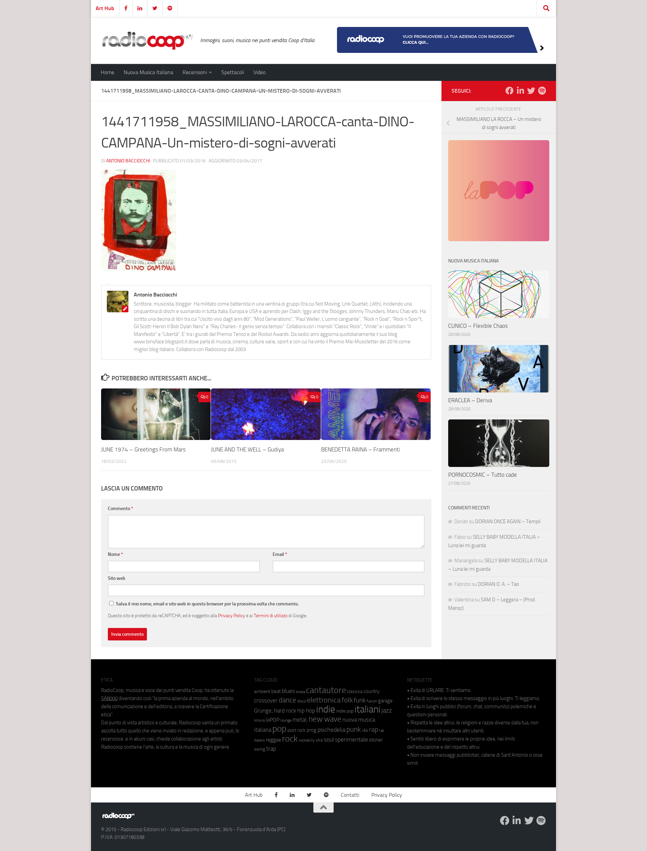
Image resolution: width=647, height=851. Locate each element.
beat (276, 691)
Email (280, 554)
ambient (262, 691)
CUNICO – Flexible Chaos (478, 325)
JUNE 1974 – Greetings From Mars (143, 449)
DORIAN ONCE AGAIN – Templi (508, 521)
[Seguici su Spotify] (542, 91)
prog (311, 730)
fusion (372, 700)
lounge (285, 720)
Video (259, 72)
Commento (120, 508)
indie (325, 709)
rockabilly (307, 740)
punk (353, 729)
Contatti (350, 795)
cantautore (326, 690)
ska (319, 740)
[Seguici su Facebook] (509, 91)
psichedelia (331, 729)
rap (373, 729)
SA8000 (109, 698)
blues (288, 691)
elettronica (324, 699)
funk (360, 700)
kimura (259, 720)
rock (290, 738)
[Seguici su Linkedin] (520, 91)
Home (107, 72)
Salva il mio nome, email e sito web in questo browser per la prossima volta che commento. (207, 604)
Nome (115, 554)
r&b (365, 730)
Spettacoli (232, 72)
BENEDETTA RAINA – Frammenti (360, 449)
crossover (266, 700)
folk (347, 700)
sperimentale (351, 739)
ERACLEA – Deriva (470, 400)
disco (301, 701)
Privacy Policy (231, 615)
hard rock (285, 710)
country (371, 691)
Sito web (116, 578)
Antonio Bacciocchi (128, 161)
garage (385, 701)
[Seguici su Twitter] (531, 91)
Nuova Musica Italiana (148, 72)
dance (287, 700)
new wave (325, 719)
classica (355, 691)
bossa (300, 692)
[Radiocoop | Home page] (147, 40)
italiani (367, 709)
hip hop (306, 710)
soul (329, 739)
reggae (273, 739)
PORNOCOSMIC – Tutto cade (482, 474)
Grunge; (263, 710)
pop (279, 728)
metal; (300, 720)
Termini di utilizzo (270, 615)
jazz (386, 710)
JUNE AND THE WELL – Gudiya (247, 449)
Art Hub (105, 8)
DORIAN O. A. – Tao (498, 584)
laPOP (272, 720)
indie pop (344, 711)
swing (259, 749)
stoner (376, 740)
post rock (296, 730)
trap (271, 748)
